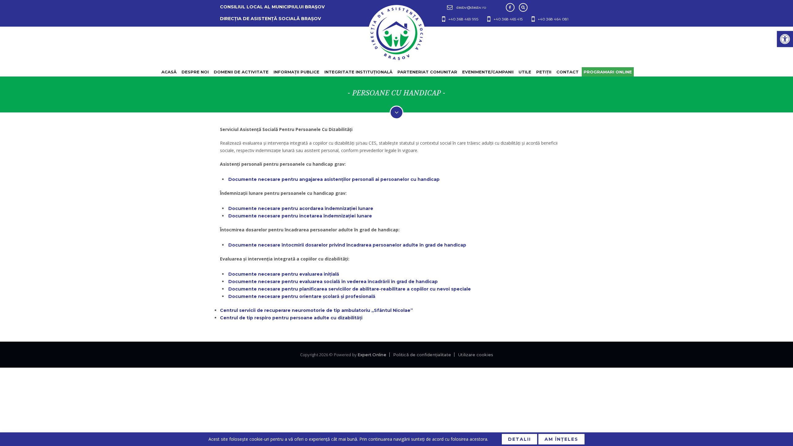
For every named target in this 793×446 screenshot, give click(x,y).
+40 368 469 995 (463, 19)
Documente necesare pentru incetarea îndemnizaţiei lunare (300, 216)
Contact (567, 71)
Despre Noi (195, 71)
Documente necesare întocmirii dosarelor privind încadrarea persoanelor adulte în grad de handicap (347, 245)
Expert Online (372, 354)
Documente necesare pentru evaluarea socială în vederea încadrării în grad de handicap (333, 281)
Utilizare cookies (475, 354)
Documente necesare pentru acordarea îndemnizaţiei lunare (300, 208)
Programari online (608, 71)
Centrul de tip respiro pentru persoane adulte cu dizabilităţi (291, 318)
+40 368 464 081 (553, 19)
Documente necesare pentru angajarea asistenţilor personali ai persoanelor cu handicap (334, 179)
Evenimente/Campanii (488, 71)
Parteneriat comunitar (427, 71)
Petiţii (543, 71)
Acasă (169, 71)
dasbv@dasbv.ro (471, 7)
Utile (525, 71)
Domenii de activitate (241, 71)
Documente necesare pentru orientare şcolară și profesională (301, 296)
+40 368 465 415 (508, 19)
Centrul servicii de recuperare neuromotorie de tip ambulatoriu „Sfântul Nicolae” (316, 310)
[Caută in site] (523, 7)
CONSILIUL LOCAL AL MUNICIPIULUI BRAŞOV (272, 7)
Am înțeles (561, 439)
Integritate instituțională (358, 71)
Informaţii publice (296, 71)
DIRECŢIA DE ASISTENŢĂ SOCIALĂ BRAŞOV (270, 18)
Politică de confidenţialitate (422, 354)
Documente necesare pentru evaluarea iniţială (283, 274)
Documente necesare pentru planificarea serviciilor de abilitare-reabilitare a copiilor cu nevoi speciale (349, 289)
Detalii (519, 439)
